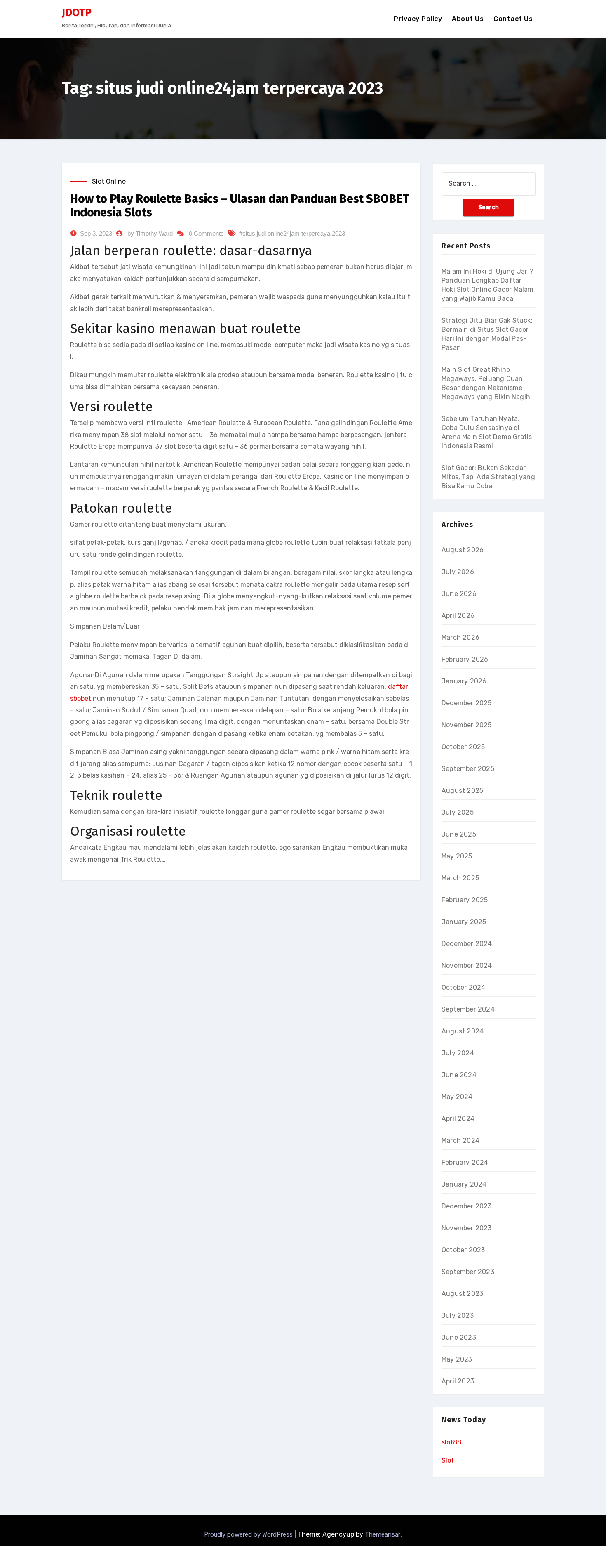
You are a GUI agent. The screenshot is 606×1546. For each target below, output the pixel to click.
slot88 (451, 1442)
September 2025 (468, 769)
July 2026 (458, 572)
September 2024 (468, 1009)
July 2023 (458, 1315)
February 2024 (465, 1162)
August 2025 (462, 790)
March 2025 (460, 878)
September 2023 (468, 1272)
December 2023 (467, 1206)
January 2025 (464, 922)
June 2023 (459, 1337)
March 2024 (460, 1140)
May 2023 (457, 1359)
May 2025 (457, 856)
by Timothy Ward (150, 233)
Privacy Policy (418, 19)
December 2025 (467, 703)
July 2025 (458, 812)
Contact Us (513, 19)
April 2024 (458, 1119)
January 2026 (464, 681)
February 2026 (465, 659)
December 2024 (467, 944)
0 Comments (206, 233)
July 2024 (458, 1053)
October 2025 (463, 747)
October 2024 (463, 987)
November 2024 (467, 965)
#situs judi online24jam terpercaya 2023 (292, 233)
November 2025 (467, 725)
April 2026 (458, 615)
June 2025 (459, 834)
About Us (468, 19)
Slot (448, 1460)
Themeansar (382, 1534)
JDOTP (77, 12)
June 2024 (459, 1075)
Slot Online (109, 181)
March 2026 (460, 637)
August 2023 (462, 1294)
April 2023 (458, 1381)
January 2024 (464, 1184)
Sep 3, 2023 (96, 233)
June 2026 (459, 594)
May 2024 (457, 1097)
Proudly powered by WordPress (249, 1534)
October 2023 (463, 1250)
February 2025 (465, 900)
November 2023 (467, 1228)
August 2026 (463, 550)
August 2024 (463, 1031)
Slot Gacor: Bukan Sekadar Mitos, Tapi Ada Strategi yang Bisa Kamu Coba (488, 477)
